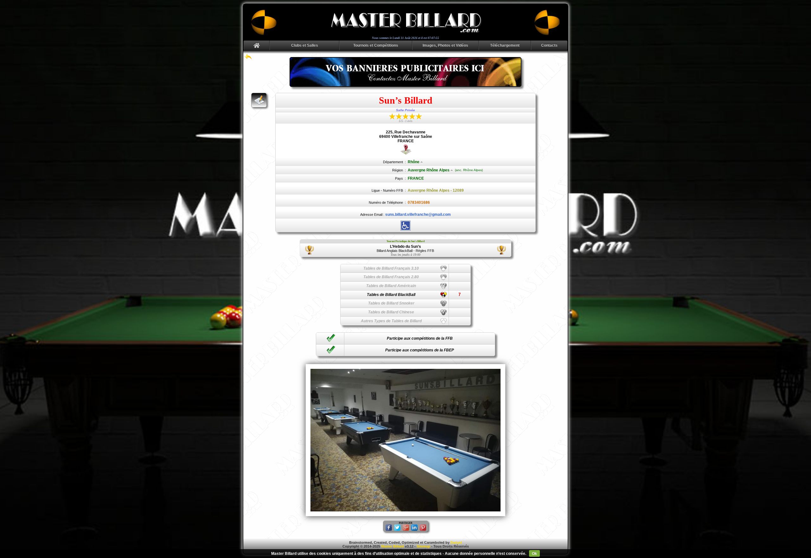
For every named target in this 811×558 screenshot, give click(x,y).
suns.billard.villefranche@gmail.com (418, 214)
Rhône (413, 162)
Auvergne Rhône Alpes (429, 170)
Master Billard (392, 546)
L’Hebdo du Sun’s (405, 246)
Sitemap (423, 546)
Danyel (456, 542)
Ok (534, 553)
